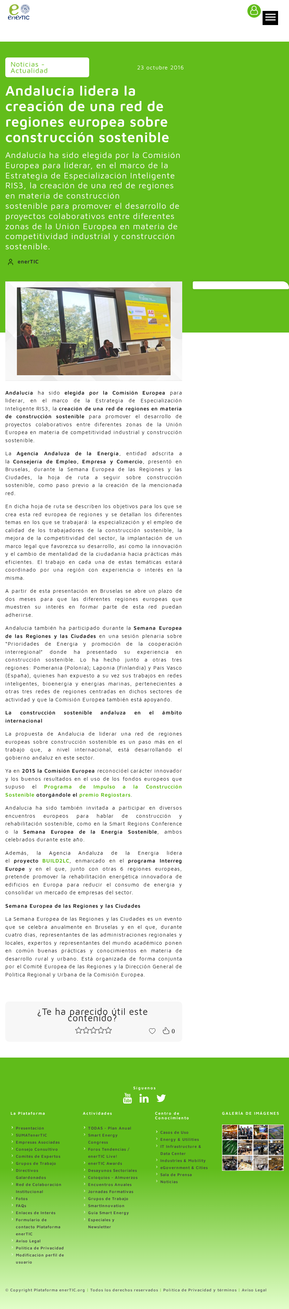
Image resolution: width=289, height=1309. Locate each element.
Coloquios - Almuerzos (113, 1177)
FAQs (21, 1205)
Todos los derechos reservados (124, 1289)
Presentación (30, 1128)
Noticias (169, 1181)
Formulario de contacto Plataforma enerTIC (38, 1226)
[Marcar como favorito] (152, 1030)
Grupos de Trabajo (36, 1163)
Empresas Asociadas (38, 1142)
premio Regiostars (105, 795)
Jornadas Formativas (111, 1191)
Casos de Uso (174, 1132)
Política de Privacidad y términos (200, 1289)
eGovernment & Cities (184, 1167)
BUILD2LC (55, 861)
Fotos (22, 1198)
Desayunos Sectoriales (112, 1170)
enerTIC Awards (105, 1163)
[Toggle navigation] (270, 18)
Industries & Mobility (183, 1160)
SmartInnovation (106, 1205)
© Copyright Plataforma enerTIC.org (45, 1289)
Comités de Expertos (38, 1156)
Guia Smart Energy (108, 1212)
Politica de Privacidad (40, 1248)
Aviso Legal (28, 1240)
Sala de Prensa (176, 1174)
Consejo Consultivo (37, 1149)
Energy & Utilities (179, 1139)
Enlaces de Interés (36, 1212)
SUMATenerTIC (31, 1135)
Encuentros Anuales (110, 1184)
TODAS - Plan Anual (109, 1128)
